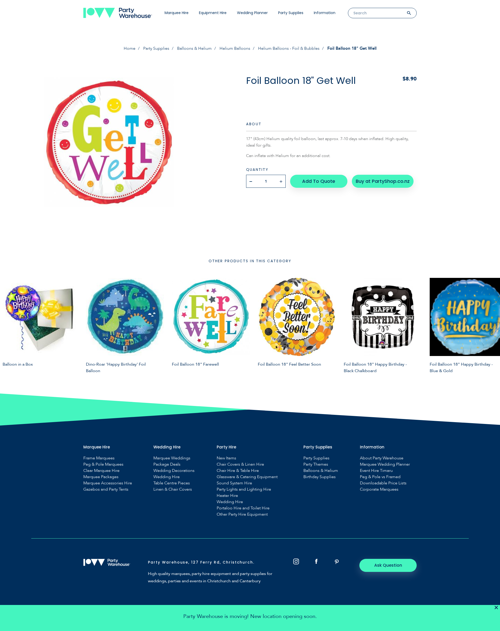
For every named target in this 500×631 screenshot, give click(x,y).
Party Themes (315, 464)
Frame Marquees (99, 458)
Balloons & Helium (194, 48)
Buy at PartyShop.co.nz (383, 181)
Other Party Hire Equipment (242, 514)
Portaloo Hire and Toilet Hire (243, 508)
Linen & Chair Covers (172, 489)
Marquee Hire (177, 12)
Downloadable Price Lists (383, 483)
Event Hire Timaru (376, 470)
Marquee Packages (100, 476)
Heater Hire (227, 495)
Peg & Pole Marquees (103, 464)
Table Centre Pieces (171, 483)
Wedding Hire (166, 476)
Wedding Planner (252, 12)
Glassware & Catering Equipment (247, 476)
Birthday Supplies (319, 476)
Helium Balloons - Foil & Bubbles (289, 48)
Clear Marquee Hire (101, 470)
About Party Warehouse (381, 458)
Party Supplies (290, 12)
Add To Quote (318, 181)
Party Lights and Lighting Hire (244, 489)
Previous (8, 325)
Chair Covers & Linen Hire (240, 464)
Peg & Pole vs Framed (380, 476)
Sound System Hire (234, 483)
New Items (226, 458)
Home (129, 48)
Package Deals (166, 464)
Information (324, 12)
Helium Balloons (235, 48)
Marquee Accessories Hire (107, 483)
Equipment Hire (213, 12)
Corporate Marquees (379, 489)
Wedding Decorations (174, 470)
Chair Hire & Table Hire (238, 470)
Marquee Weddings (171, 458)
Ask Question (388, 565)
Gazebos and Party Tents (105, 489)
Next (492, 325)
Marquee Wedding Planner (385, 464)
